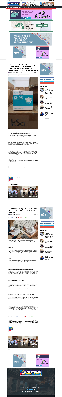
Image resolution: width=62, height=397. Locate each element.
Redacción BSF (13, 72)
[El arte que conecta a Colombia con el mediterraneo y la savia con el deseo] (23, 192)
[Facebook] (49, 0)
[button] (55, 7)
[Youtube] (53, 0)
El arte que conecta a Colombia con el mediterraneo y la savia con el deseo (23, 195)
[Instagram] (50, 0)
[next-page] (10, 198)
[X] (51, 0)
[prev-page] (9, 198)
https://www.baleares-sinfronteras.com (19, 178)
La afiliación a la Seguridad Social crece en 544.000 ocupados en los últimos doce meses (31, 173)
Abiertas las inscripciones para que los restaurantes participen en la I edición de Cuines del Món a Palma (33, 195)
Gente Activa (46, 100)
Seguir (52, 79)
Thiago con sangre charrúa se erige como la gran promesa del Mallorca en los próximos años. (49, 114)
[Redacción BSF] (9, 72)
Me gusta (51, 77)
